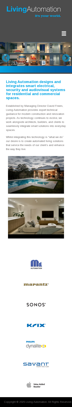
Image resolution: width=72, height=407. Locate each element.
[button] (64, 33)
